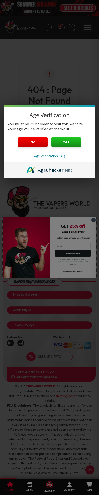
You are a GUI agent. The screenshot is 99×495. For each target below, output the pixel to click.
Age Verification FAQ (49, 156)
